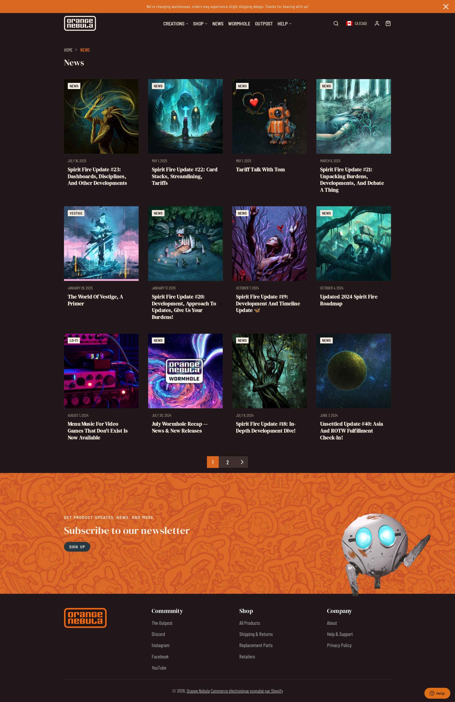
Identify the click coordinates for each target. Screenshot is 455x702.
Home (68, 50)
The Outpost (162, 623)
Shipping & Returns (256, 634)
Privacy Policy (339, 645)
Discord (158, 634)
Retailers (247, 656)
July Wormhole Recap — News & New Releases (185, 389)
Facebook (160, 656)
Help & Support (340, 634)
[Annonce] (227, 6)
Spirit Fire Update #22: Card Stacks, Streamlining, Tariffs (185, 138)
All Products (249, 623)
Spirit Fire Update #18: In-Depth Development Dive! (269, 389)
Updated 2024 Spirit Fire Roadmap (353, 265)
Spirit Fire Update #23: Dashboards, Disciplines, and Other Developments (101, 138)
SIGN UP (77, 546)
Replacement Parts (256, 645)
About (332, 623)
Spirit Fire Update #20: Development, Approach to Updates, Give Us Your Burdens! (185, 265)
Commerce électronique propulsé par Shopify (247, 690)
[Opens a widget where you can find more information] (437, 694)
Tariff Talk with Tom (269, 138)
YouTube (159, 667)
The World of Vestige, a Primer (101, 265)
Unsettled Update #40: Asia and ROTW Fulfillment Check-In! (353, 389)
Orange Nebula (198, 690)
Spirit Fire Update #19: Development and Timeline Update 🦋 (269, 265)
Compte (377, 23)
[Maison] (80, 23)
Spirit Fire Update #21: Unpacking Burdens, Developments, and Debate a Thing (353, 138)
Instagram (160, 645)
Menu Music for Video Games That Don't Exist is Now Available (101, 389)
